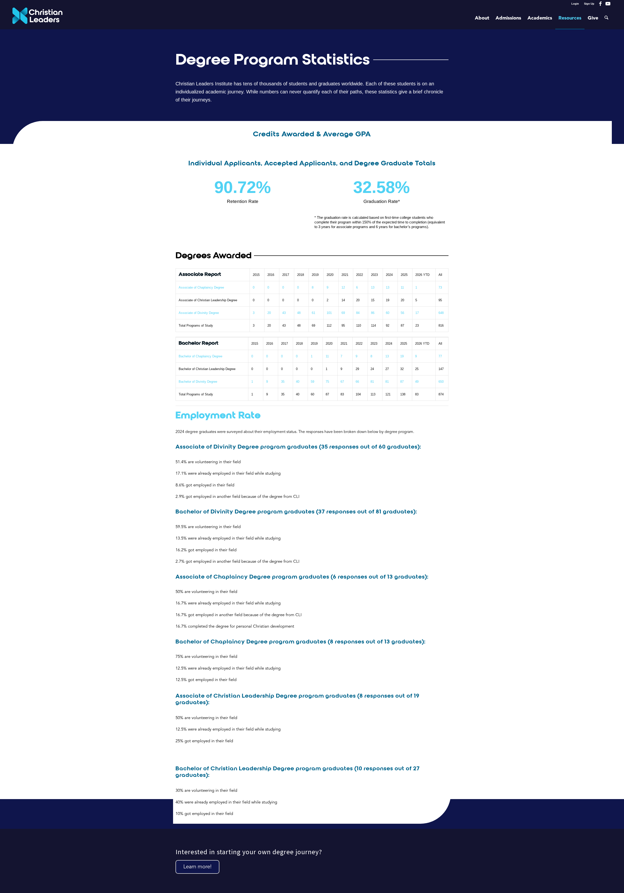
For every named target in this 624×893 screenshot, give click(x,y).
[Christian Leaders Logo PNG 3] (37, 18)
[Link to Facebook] (600, 3)
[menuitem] (575, 3)
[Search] (606, 18)
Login (575, 3)
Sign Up (589, 3)
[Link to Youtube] (608, 3)
